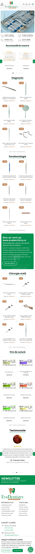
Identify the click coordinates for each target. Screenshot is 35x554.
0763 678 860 (8, 530)
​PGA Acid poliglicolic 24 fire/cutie (26, 372)
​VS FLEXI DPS (26, 65)
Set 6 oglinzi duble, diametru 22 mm (26, 144)
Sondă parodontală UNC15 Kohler (9, 222)
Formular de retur (23, 509)
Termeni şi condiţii (6, 515)
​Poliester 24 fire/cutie (25, 395)
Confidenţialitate (8, 511)
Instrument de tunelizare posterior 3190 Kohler (9, 199)
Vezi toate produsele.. (17, 152)
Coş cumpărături (23, 511)
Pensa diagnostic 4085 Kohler (9, 121)
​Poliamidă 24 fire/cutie (9, 417)
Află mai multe (9, 263)
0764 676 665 (8, 528)
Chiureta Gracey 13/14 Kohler (26, 222)
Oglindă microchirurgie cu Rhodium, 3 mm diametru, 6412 (9, 99)
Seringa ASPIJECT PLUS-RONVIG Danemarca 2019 (9, 339)
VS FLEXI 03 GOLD (9, 65)
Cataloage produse (6, 505)
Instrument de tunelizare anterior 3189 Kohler (26, 199)
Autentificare (22, 505)
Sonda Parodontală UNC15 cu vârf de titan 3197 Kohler (26, 176)
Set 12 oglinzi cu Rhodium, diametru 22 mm (25, 121)
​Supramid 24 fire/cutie (9, 395)
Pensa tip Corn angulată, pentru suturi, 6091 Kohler (25, 339)
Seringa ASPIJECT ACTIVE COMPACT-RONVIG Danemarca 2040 (26, 317)
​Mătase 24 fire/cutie (26, 417)
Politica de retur (5, 509)
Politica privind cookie (7, 513)
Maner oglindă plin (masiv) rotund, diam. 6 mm (9, 144)
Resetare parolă (23, 515)
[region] (17, 545)
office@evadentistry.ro (11, 535)
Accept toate (18, 550)
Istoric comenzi (23, 513)
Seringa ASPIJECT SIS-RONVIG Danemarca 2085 (26, 293)
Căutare (24, 4)
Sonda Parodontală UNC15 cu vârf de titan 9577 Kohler (9, 176)
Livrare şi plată (5, 507)
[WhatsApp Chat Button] (30, 549)
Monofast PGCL (9, 372)
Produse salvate (23, 507)
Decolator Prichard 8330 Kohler (9, 293)
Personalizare (7, 550)
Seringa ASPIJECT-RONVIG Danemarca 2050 (9, 316)
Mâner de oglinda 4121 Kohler (26, 98)
